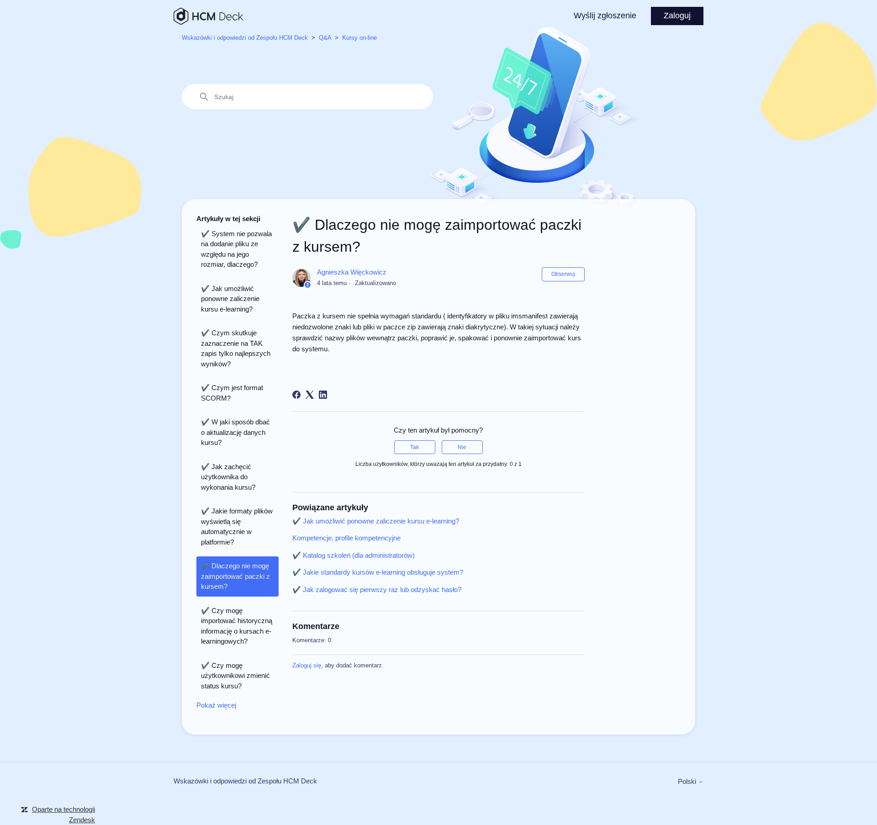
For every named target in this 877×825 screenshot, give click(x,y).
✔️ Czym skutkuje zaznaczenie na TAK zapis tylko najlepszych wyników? (235, 348)
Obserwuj (563, 274)
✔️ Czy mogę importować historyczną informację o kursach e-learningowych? (236, 626)
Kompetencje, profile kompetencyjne (346, 538)
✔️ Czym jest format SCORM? (232, 393)
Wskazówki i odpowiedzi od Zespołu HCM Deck (245, 37)
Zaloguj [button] (677, 15)
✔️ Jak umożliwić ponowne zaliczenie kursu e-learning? (230, 299)
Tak (414, 447)
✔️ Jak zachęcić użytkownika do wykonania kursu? (228, 477)
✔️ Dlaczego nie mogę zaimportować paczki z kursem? (235, 576)
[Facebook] (296, 395)
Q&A (325, 37)
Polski (688, 781)
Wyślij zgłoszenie (605, 15)
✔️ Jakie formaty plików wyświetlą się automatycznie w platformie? (237, 526)
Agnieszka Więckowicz (351, 272)
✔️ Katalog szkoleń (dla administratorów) (353, 555)
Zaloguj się (306, 665)
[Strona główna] (208, 16)
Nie (462, 447)
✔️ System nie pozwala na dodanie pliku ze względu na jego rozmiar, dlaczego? (236, 249)
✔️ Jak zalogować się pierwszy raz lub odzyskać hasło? (376, 589)
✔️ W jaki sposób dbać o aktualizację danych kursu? (235, 432)
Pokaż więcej (216, 705)
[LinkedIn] (323, 395)
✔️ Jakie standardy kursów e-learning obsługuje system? (377, 572)
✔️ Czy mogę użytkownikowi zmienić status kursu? (235, 675)
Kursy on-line (359, 37)
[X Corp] (310, 395)
